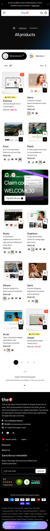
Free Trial (18, 511)
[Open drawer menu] (4, 13)
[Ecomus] (13, 83)
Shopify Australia (30, 516)
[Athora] (13, 271)
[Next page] (34, 362)
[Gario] (37, 271)
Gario (30, 285)
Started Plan (18, 508)
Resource (6, 445)
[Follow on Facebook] (2, 433)
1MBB (26, 514)
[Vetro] (37, 83)
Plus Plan (36, 508)
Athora (6, 285)
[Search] (42, 13)
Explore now (35, 6)
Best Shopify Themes (25, 519)
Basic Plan (28, 508)
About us (6, 450)
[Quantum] (37, 219)
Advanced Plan (8, 511)
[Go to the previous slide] (2, 4)
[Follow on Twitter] (13, 433)
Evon (5, 146)
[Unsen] (37, 320)
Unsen (30, 337)
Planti (30, 146)
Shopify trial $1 (17, 514)
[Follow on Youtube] (8, 433)
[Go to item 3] (25, 385)
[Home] (14, 28)
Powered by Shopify (33, 495)
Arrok (6, 334)
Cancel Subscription (30, 511)
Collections (22, 28)
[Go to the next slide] (48, 4)
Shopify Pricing (7, 508)
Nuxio (6, 233)
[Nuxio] (13, 219)
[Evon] (13, 132)
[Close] (47, 520)
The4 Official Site (21, 495)
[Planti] (37, 132)
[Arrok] (13, 320)
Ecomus (7, 100)
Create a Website (35, 514)
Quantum (32, 233)
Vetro (30, 97)
